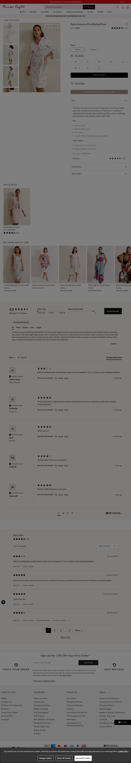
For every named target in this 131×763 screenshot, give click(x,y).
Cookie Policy (123, 751)
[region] (65, 755)
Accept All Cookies (83, 758)
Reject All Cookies (64, 758)
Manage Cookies (45, 758)
